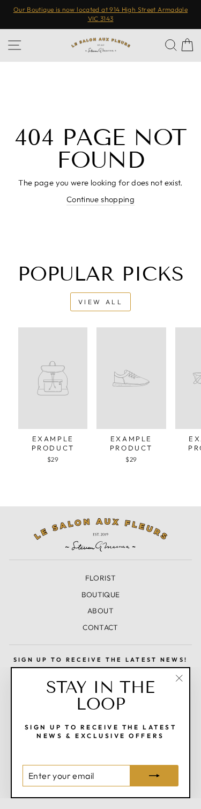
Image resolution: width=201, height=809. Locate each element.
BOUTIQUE (100, 594)
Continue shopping (100, 199)
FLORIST (100, 578)
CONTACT (100, 627)
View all (100, 302)
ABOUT (100, 610)
